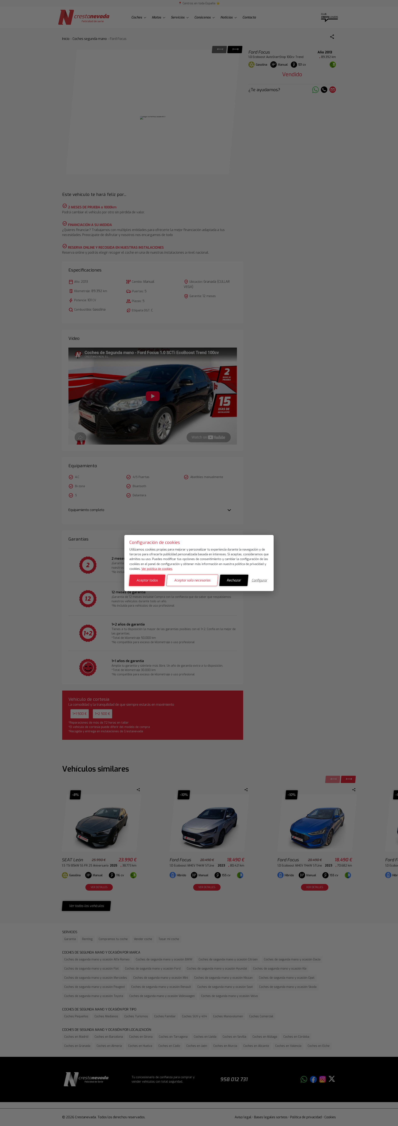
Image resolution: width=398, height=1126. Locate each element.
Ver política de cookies (156, 569)
